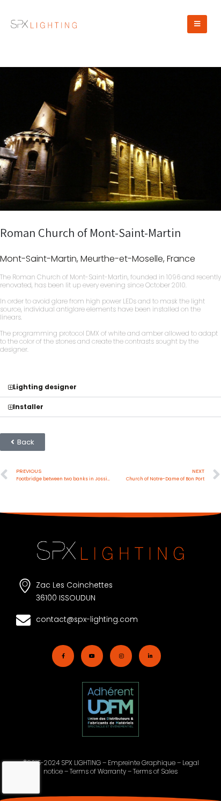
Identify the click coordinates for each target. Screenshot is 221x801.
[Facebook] (63, 656)
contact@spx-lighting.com (87, 619)
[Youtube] (92, 656)
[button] (197, 24)
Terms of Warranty (98, 771)
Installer (28, 406)
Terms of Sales (155, 771)
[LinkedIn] (150, 656)
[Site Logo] (44, 24)
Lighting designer (45, 386)
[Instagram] (121, 656)
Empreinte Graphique (141, 762)
